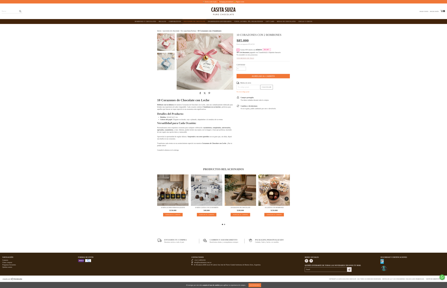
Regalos (162, 21)
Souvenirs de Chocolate (194, 21)
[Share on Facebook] (200, 93)
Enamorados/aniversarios (220, 21)
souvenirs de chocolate (171, 31)
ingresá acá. (420, 279)
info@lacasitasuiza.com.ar (202, 262)
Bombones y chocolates (145, 21)
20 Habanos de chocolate (240, 207)
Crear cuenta (423, 11)
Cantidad (241, 65)
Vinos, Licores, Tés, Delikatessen (248, 21)
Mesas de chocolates (286, 21)
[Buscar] (20, 11)
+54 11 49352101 (200, 260)
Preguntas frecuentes (9, 265)
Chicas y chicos (305, 21)
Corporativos (175, 21)
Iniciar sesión (434, 11)
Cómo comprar (7, 262)
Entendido (255, 285)
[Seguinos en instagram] (306, 261)
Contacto (5, 260)
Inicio (159, 31)
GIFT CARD (270, 21)
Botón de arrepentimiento (435, 279)
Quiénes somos (7, 267)
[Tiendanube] (12, 279)
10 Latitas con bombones (274, 207)
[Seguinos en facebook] (311, 261)
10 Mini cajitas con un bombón (206, 207)
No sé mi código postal (243, 92)
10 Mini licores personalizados (173, 207)
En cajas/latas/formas (188, 31)
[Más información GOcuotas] (267, 49)
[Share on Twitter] (205, 93)
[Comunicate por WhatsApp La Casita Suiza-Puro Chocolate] (442, 277)
